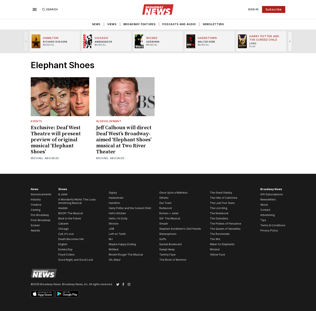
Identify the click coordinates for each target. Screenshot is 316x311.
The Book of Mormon (172, 259)
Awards (35, 230)
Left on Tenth (117, 234)
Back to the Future (69, 218)
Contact (265, 209)
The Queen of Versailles (225, 228)
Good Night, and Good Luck (75, 259)
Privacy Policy (269, 230)
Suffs (162, 239)
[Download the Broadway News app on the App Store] (42, 293)
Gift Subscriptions (271, 194)
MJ (111, 239)
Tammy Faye (167, 254)
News (96, 24)
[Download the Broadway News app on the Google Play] (67, 293)
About (264, 204)
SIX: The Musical (169, 218)
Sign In (253, 9)
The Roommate (220, 234)
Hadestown (116, 197)
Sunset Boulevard (170, 244)
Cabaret (63, 223)
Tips (263, 220)
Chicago (63, 228)
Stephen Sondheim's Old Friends (180, 228)
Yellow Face (217, 254)
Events (36, 121)
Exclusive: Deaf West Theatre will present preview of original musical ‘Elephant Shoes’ (56, 140)
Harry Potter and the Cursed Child (130, 208)
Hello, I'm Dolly (118, 218)
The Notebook (219, 213)
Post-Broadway (41, 220)
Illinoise (113, 223)
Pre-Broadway (40, 215)
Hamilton (114, 203)
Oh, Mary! (115, 259)
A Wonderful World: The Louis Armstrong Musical (77, 201)
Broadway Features (139, 24)
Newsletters (213, 24)
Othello (164, 197)
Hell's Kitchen (117, 213)
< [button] (26, 41)
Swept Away (167, 249)
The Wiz (215, 239)
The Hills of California (223, 197)
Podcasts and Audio (179, 24)
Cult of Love (66, 234)
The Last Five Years (222, 203)
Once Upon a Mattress (173, 192)
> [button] (290, 41)
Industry (36, 199)
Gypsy (113, 192)
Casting (35, 209)
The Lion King (218, 208)
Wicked (214, 249)
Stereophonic (167, 234)
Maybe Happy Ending (122, 244)
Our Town (165, 203)
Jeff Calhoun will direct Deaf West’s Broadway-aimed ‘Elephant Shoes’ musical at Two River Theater (124, 140)
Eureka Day (65, 249)
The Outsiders (219, 218)
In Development (108, 121)
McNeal (113, 249)
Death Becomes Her (71, 239)
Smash (163, 223)
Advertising (267, 215)
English (62, 244)
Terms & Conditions (272, 225)
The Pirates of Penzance (225, 223)
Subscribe (273, 9)
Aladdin (63, 208)
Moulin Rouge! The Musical (126, 254)
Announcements (41, 194)
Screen (35, 225)
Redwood (165, 208)
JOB (111, 228)
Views (112, 24)
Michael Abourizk (45, 158)
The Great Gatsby (221, 192)
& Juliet (62, 194)
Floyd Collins (66, 254)
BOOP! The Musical (70, 213)
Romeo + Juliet (168, 213)
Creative (36, 204)
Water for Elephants (222, 244)
